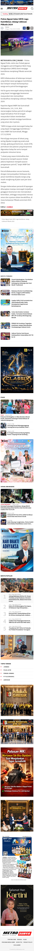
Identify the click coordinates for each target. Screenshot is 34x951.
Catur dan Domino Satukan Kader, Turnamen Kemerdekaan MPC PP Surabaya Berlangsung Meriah (22, 314)
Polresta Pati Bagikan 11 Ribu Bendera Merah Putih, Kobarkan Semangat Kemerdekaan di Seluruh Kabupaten (15, 418)
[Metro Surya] (17, 8)
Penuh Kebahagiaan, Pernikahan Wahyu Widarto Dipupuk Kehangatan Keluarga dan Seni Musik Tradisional (22, 282)
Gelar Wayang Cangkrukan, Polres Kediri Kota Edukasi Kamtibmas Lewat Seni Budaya (20, 523)
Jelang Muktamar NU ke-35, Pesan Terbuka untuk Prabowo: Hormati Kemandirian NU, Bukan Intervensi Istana (20, 598)
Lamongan (6, 680)
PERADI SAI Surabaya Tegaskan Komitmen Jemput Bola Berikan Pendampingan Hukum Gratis (22, 325)
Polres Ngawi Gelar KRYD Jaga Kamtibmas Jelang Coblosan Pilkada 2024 (15, 220)
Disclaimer (17, 945)
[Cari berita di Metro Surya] (32, 8)
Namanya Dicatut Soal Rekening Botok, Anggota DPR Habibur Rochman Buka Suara (22, 292)
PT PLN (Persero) (8, 676)
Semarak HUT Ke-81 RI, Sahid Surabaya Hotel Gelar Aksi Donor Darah (19, 515)
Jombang (6, 667)
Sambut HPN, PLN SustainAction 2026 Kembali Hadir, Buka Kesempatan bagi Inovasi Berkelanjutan (22, 303)
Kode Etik (19, 942)
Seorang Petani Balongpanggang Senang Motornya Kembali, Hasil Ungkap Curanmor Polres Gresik (18, 426)
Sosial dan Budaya (5, 504)
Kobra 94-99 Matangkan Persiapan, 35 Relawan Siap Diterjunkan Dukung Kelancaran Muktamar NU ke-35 (20, 607)
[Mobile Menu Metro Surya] (2, 8)
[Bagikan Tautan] (24, 28)
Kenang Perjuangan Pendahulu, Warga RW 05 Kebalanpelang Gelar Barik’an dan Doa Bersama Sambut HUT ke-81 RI (16, 507)
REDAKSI (19, 939)
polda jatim (7, 670)
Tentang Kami (11, 939)
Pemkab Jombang (8, 673)
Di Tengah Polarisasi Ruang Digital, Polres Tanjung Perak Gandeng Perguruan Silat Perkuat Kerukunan (19, 433)
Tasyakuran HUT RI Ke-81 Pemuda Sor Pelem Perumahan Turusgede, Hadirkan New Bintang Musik (20, 629)
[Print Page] (31, 28)
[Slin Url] (28, 28)
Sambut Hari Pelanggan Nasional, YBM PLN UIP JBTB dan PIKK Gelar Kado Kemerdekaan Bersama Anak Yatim (20, 621)
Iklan (25, 939)
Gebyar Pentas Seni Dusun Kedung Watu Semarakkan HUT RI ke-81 (22, 335)
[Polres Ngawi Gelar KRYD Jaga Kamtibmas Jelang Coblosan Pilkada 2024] (17, 43)
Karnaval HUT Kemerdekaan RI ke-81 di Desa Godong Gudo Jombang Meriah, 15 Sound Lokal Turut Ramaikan (20, 614)
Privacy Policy (27, 942)
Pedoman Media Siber (8, 942)
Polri (2, 415)
